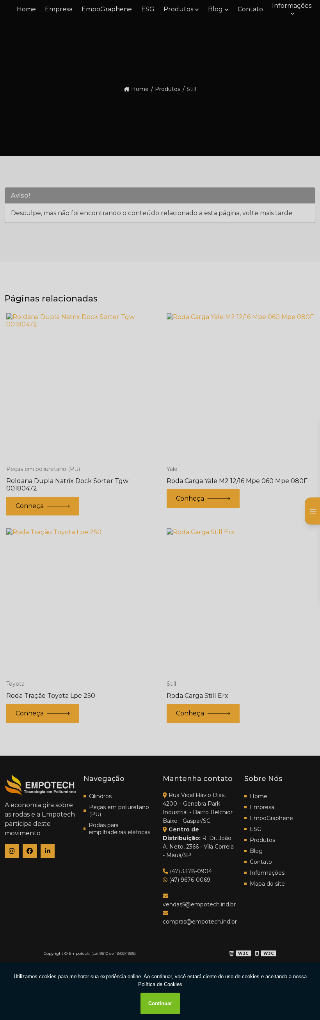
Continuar (160, 1003)
